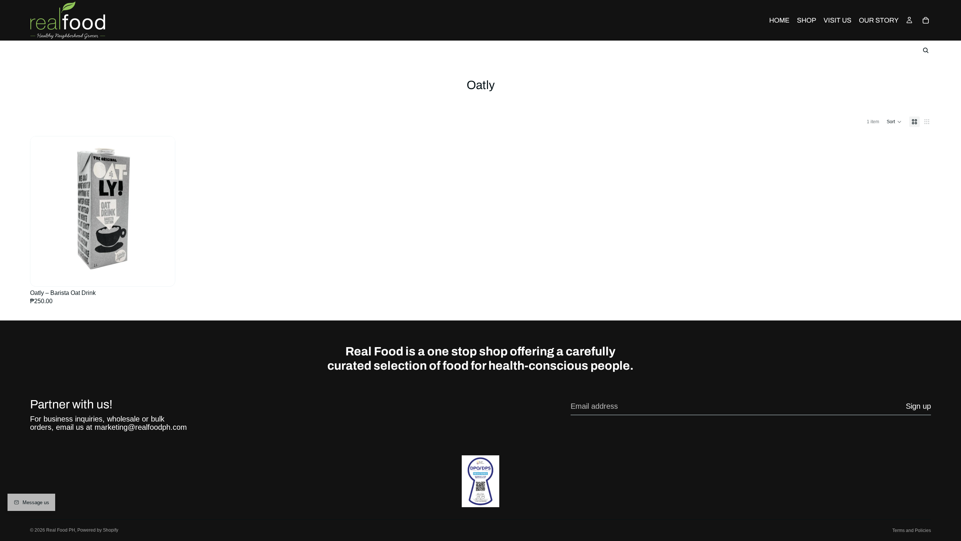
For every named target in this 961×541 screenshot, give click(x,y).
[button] (894, 121)
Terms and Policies (911, 530)
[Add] (163, 270)
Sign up (918, 406)
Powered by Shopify (97, 530)
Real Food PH (60, 530)
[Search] (925, 50)
